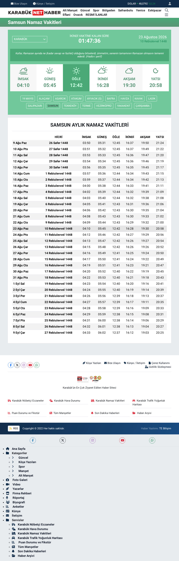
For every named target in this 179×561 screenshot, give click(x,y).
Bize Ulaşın (20, 3)
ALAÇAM (44, 98)
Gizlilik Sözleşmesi (160, 366)
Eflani (66, 14)
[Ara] (166, 10)
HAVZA (125, 98)
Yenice (140, 10)
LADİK (151, 98)
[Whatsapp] (37, 365)
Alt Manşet (70, 10)
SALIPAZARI (35, 105)
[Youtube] (30, 365)
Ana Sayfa (18, 448)
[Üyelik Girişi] (168, 4)
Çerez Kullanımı (161, 363)
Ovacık (78, 14)
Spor (96, 10)
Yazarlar (18, 489)
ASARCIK (60, 98)
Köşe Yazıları (93, 363)
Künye (16, 511)
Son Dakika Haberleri (107, 413)
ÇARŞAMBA (143, 105)
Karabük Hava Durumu (67, 400)
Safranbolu (125, 10)
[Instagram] (24, 365)
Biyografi (18, 502)
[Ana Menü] (166, 15)
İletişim (17, 515)
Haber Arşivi (144, 413)
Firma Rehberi (21, 493)
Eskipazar (154, 10)
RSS (15, 428)
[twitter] (63, 440)
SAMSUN (53, 105)
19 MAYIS (27, 98)
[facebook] (33, 440)
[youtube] (122, 440)
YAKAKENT (123, 105)
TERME (86, 105)
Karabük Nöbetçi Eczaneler (28, 400)
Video (16, 484)
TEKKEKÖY (70, 105)
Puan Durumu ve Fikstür (26, 413)
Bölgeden (108, 10)
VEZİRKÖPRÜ (104, 105)
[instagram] (93, 440)
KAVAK (139, 98)
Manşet (23, 471)
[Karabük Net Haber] (34, 12)
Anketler (18, 506)
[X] (17, 365)
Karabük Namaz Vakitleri (110, 400)
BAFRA (111, 98)
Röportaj (18, 497)
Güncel (85, 10)
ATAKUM (76, 98)
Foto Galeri (19, 480)
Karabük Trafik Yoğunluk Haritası (149, 402)
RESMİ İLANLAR (96, 14)
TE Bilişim (165, 428)
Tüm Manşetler (62, 413)
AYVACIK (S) (94, 98)
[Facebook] (11, 365)
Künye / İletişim (45, 3)
